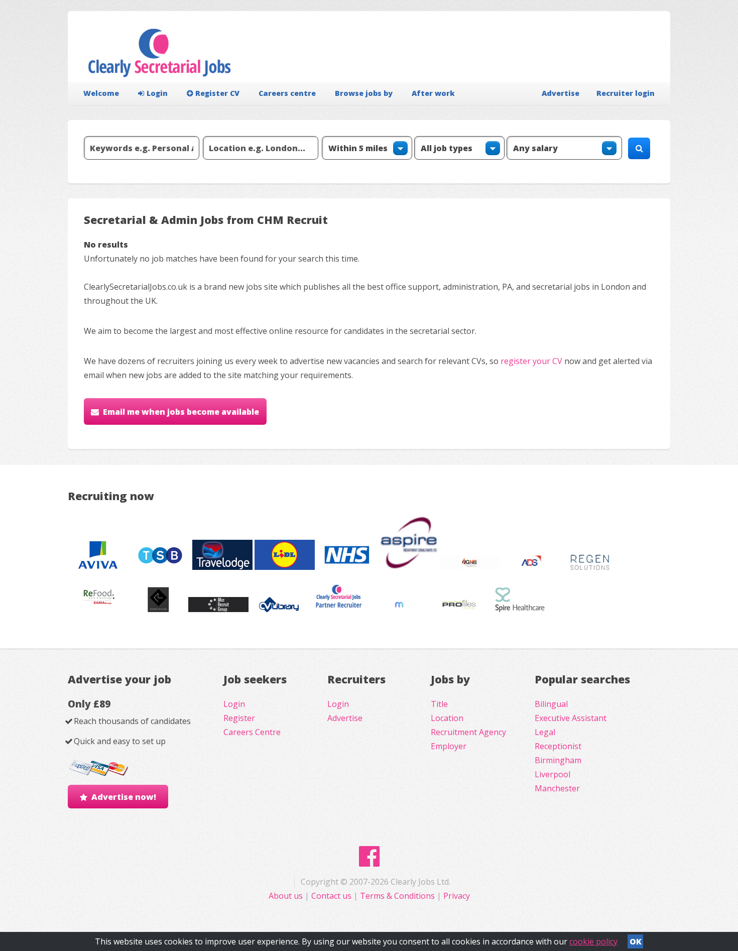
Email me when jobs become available (181, 411)
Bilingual (551, 703)
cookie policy (593, 941)
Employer (448, 746)
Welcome (101, 93)
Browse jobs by (364, 93)
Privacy (456, 895)
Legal (545, 732)
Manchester (557, 788)
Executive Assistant (570, 718)
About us (287, 895)
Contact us (332, 895)
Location (447, 718)
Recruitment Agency (468, 732)
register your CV (531, 361)
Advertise (560, 93)
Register (239, 718)
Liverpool (552, 774)
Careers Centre (252, 732)
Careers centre (287, 93)
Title (439, 703)
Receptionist (558, 746)
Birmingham (558, 760)
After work (433, 93)
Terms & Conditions (397, 895)
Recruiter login (625, 93)
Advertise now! (123, 796)
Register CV (217, 93)
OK (636, 941)
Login (157, 93)
